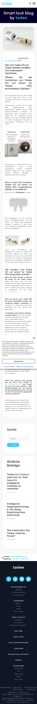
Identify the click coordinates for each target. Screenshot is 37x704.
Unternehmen (19, 600)
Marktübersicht (18, 622)
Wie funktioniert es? (18, 587)
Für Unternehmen (18, 595)
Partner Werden (18, 611)
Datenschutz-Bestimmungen (24, 366)
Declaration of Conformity (18, 654)
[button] (34, 338)
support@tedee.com (12, 291)
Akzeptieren (18, 361)
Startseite (19, 589)
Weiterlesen (11, 492)
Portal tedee (18, 637)
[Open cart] (30, 3)
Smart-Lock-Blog (18, 617)
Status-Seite (18, 679)
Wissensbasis (18, 668)
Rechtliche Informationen (18, 642)
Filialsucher (18, 648)
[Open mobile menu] (34, 3)
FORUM (18, 676)
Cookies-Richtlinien (9, 366)
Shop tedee (18, 631)
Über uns (19, 603)
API (19, 671)
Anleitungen (18, 620)
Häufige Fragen (18, 674)
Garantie (18, 660)
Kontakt (18, 608)
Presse (18, 606)
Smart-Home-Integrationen (18, 625)
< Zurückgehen (11, 59)
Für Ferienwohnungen (18, 592)
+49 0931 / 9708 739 (20, 559)
